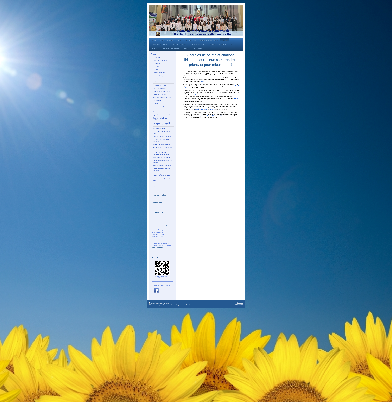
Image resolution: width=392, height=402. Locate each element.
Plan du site (166, 303)
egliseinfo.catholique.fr (158, 247)
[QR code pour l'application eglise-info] (162, 268)
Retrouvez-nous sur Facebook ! (162, 285)
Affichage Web (239, 304)
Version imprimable (156, 303)
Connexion (240, 303)
